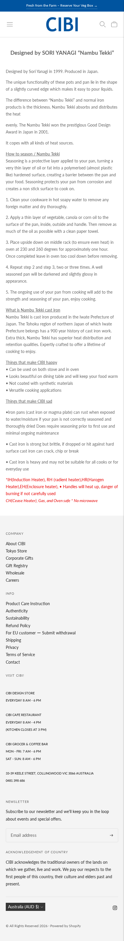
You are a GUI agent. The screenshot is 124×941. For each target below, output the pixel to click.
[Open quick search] (103, 24)
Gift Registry (17, 565)
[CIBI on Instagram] (115, 908)
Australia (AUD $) (23, 906)
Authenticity (17, 610)
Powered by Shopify (65, 926)
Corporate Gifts (19, 558)
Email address (22, 828)
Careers (12, 580)
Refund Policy (18, 625)
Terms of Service (20, 654)
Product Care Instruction (28, 603)
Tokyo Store (16, 550)
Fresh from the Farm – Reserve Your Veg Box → (61, 5)
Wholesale (15, 572)
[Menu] (10, 24)
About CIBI (15, 543)
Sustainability (17, 618)
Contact (13, 662)
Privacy (12, 647)
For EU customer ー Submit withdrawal (41, 632)
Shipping (13, 640)
